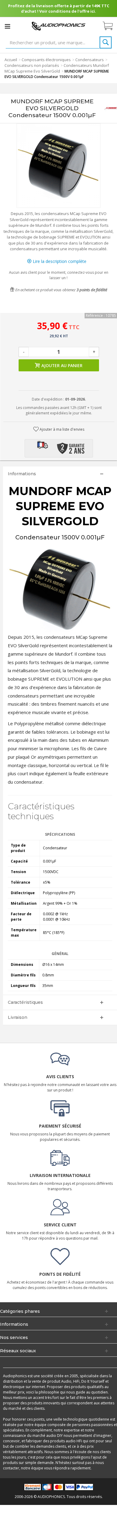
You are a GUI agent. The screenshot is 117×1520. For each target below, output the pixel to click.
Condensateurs (89, 59)
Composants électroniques (46, 59)
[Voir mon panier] (110, 26)
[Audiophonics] (59, 25)
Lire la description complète (59, 261)
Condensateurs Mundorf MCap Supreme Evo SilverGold (56, 68)
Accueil (10, 59)
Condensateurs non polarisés (31, 65)
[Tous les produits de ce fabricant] (110, 108)
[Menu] (7, 26)
